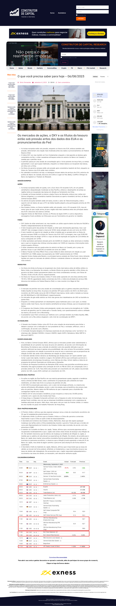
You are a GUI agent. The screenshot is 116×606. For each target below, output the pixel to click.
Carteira (40, 68)
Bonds (30, 68)
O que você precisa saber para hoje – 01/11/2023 (11, 97)
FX (72, 68)
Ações (21, 68)
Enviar (64, 62)
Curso (52, 13)
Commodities (52, 68)
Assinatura (62, 13)
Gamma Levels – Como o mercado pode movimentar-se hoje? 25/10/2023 (11, 125)
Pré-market (91, 68)
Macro (80, 68)
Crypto (63, 68)
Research (103, 68)
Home (12, 68)
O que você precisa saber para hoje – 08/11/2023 (11, 85)
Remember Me (81, 15)
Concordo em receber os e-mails (69, 57)
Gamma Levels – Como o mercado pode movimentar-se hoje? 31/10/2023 (11, 110)
